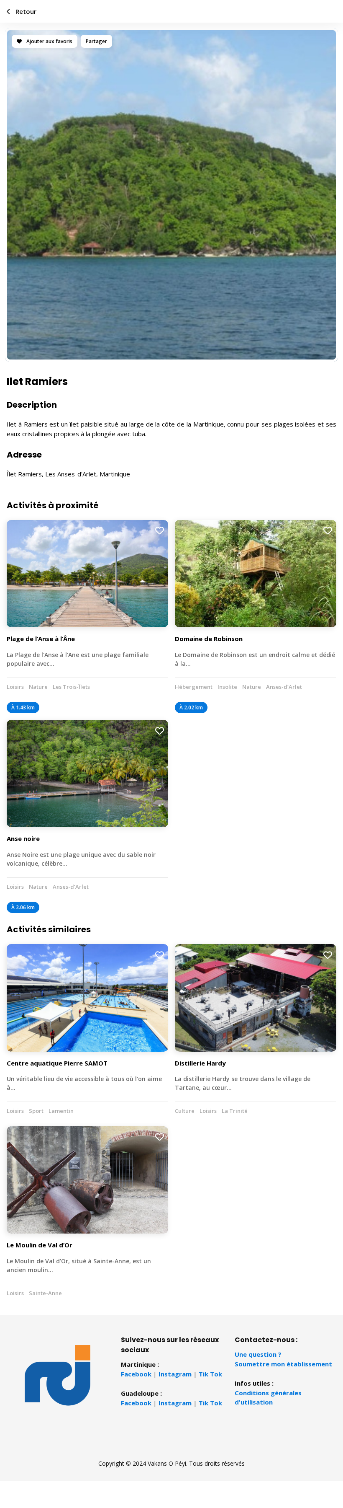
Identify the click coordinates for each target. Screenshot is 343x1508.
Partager (96, 41)
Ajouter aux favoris (48, 41)
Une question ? (258, 1354)
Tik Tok (210, 1374)
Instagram (175, 1374)
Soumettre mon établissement (283, 1364)
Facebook (136, 1374)
